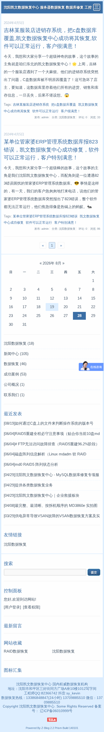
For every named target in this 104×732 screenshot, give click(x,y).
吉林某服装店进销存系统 (31, 104)
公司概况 (14, 384)
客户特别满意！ (65, 222)
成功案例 (15, 374)
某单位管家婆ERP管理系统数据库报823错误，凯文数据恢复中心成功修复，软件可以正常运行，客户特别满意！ (51, 149)
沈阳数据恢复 (19, 343)
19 (52, 307)
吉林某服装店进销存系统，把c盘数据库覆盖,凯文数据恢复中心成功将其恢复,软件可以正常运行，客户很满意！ (50, 38)
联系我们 (14, 395)
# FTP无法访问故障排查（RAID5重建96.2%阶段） (51, 444)
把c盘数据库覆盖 (63, 104)
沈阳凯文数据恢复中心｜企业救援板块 (41, 495)
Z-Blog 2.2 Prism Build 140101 (59, 727)
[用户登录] (12, 607)
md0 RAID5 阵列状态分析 (31, 464)
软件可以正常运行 (45, 111)
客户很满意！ (71, 111)
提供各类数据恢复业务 (28, 485)
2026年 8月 (52, 263)
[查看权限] (31, 607)
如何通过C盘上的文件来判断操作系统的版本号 (48, 423)
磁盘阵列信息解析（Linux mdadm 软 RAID (45, 454)
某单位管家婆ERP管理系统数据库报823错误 (45, 216)
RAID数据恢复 (16, 651)
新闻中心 (16, 354)
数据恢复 (15, 364)
